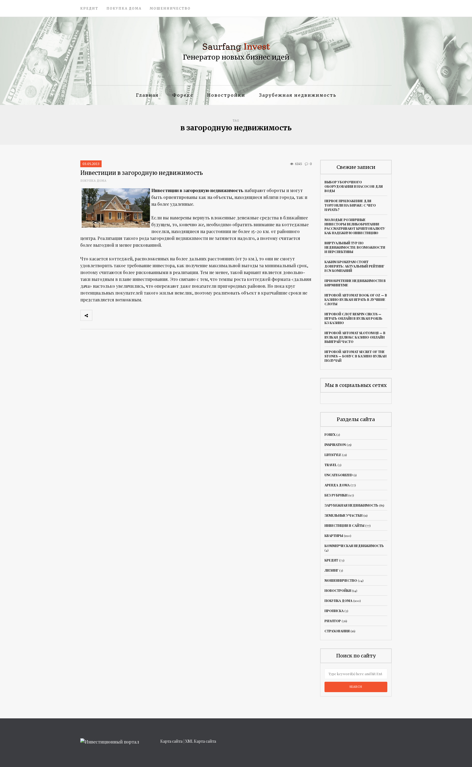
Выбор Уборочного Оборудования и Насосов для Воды (353, 186)
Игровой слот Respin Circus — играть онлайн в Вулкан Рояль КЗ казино (353, 318)
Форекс (182, 95)
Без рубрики (335, 495)
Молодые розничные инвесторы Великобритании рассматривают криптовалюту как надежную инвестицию (354, 226)
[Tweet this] (110, 315)
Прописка (334, 611)
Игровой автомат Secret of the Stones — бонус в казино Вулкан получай (355, 356)
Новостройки (226, 95)
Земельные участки (343, 515)
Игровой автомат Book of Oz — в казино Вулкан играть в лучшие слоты (355, 299)
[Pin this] (134, 315)
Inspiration (335, 444)
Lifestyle (332, 454)
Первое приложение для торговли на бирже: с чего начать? (350, 205)
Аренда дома (337, 485)
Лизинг (331, 570)
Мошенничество (170, 8)
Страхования (337, 631)
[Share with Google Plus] (122, 315)
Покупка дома (124, 8)
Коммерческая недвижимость (354, 545)
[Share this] (98, 315)
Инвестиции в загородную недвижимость (141, 172)
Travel (330, 465)
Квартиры (333, 535)
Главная (147, 95)
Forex (329, 434)
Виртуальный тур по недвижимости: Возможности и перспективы (354, 247)
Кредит (89, 8)
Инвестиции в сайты (344, 525)
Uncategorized (338, 475)
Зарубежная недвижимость (297, 95)
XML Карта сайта (200, 741)
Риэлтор (332, 621)
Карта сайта (171, 741)
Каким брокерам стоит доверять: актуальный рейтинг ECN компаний (354, 266)
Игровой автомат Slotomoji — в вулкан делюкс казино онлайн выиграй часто (354, 337)
